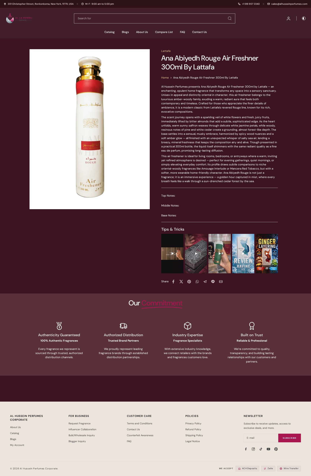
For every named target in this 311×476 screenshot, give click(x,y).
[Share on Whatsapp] (197, 282)
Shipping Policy (194, 435)
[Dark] (301, 18)
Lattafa (166, 51)
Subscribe (289, 438)
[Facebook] (246, 449)
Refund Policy (193, 429)
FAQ (182, 32)
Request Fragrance (80, 423)
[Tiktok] (261, 449)
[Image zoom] (90, 129)
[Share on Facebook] (173, 282)
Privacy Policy (193, 423)
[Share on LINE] (213, 282)
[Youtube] (268, 449)
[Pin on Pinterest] (189, 282)
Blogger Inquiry (77, 441)
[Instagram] (253, 449)
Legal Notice (192, 441)
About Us (142, 32)
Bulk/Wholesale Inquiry (82, 435)
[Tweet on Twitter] (181, 282)
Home (165, 77)
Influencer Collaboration (82, 429)
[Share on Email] (221, 282)
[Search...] (229, 18)
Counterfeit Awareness (140, 435)
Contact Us (199, 32)
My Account (17, 445)
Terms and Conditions (139, 423)
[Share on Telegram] (205, 282)
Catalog (109, 32)
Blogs (125, 32)
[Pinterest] (276, 449)
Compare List (164, 32)
